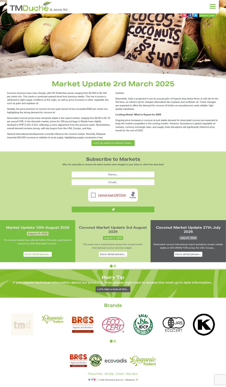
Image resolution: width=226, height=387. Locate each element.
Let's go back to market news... (113, 143)
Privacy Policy (95, 373)
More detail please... (38, 254)
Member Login (207, 15)
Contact (120, 373)
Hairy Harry (132, 373)
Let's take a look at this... (113, 289)
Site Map (109, 373)
